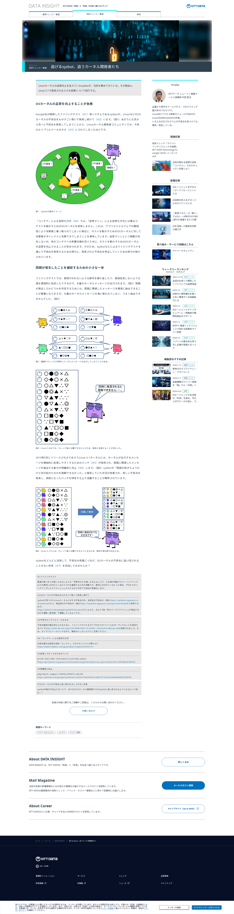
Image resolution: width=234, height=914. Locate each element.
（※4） (76, 221)
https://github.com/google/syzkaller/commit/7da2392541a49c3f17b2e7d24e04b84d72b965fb (84, 677)
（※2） (99, 119)
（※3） (70, 129)
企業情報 (164, 876)
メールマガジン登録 (183, 785)
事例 (139, 14)
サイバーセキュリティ (46, 732)
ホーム (38, 841)
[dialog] (117, 907)
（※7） (58, 565)
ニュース (122, 883)
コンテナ (62, 732)
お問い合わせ (88, 710)
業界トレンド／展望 (51, 14)
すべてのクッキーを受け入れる (207, 907)
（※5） (94, 462)
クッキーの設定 (174, 907)
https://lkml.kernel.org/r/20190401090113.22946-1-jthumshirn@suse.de (82, 628)
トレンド (47, 841)
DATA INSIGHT (60, 841)
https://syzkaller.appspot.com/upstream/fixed (103, 603)
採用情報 (39, 883)
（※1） (85, 114)
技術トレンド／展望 (94, 14)
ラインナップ (166, 883)
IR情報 (80, 883)
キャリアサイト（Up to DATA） (182, 808)
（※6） (81, 467)
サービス (81, 876)
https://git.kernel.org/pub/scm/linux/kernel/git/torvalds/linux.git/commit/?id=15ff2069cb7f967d (86, 662)
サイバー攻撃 (75, 732)
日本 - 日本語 (44, 866)
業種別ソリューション (45, 876)
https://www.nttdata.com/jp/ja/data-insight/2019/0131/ (65, 646)
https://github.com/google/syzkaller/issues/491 (61, 609)
